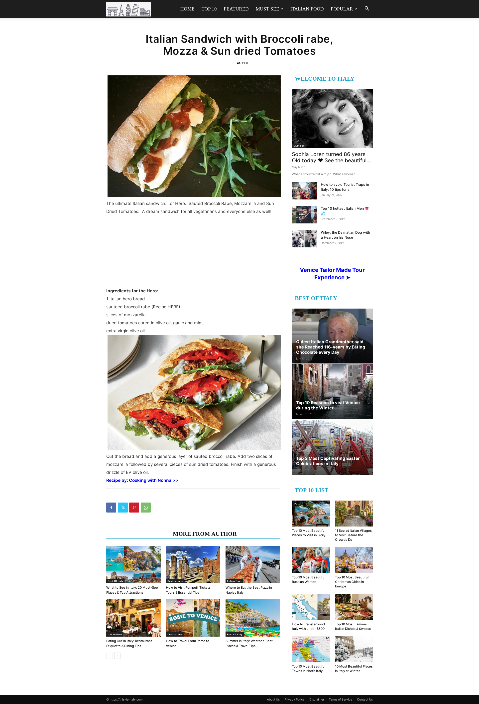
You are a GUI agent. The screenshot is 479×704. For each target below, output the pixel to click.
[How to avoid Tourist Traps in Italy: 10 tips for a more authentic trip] (304, 190)
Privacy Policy (294, 699)
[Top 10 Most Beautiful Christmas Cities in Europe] (354, 560)
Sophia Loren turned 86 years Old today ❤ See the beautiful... (331, 157)
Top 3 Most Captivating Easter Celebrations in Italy (328, 461)
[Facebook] (111, 508)
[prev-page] (109, 656)
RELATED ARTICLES (138, 534)
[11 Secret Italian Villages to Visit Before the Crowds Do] (354, 514)
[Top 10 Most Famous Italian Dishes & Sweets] (354, 607)
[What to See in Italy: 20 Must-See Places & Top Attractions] (133, 564)
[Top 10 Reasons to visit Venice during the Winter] (332, 391)
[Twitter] (123, 508)
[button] (367, 9)
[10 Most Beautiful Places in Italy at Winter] (354, 649)
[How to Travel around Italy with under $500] (311, 607)
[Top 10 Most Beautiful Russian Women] (311, 560)
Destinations (175, 581)
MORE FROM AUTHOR (205, 534)
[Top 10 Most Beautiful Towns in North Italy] (311, 649)
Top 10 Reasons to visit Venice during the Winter (328, 405)
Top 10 (209, 8)
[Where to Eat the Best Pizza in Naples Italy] (253, 564)
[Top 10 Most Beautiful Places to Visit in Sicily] (311, 514)
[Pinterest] (134, 508)
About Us (273, 699)
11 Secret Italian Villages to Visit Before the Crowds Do (353, 534)
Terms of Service (340, 699)
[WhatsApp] (146, 508)
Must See (267, 8)
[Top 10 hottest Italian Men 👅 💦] (304, 214)
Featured (236, 8)
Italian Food (307, 8)
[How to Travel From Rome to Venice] (193, 618)
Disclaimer (316, 699)
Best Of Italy (115, 581)
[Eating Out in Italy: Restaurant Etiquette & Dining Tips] (133, 618)
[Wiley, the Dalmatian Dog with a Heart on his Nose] (304, 238)
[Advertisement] (193, 253)
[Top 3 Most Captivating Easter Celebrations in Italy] (332, 447)
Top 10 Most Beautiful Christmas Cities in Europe (351, 581)
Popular (342, 8)
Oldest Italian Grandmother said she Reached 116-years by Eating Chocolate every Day (330, 347)
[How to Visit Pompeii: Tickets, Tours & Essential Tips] (193, 564)
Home (187, 8)
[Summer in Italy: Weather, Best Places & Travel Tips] (253, 618)
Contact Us (365, 699)
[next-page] (117, 656)
